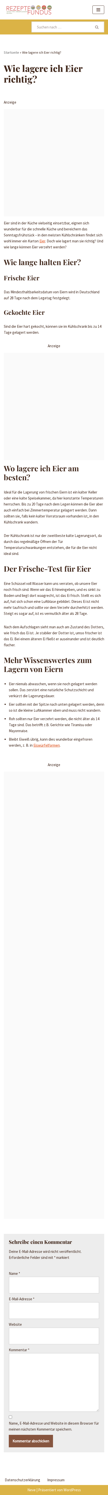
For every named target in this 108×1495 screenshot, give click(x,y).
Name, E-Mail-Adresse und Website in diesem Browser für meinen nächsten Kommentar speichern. (54, 1426)
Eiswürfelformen (46, 745)
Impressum (56, 1480)
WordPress (72, 1490)
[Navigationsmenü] (98, 9)
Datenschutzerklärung (22, 1480)
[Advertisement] (54, 162)
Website (15, 1324)
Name (14, 1273)
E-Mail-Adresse (21, 1299)
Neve (31, 1490)
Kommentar (19, 1349)
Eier (42, 241)
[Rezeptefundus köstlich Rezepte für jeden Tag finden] (29, 9)
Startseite (11, 52)
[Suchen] (97, 26)
